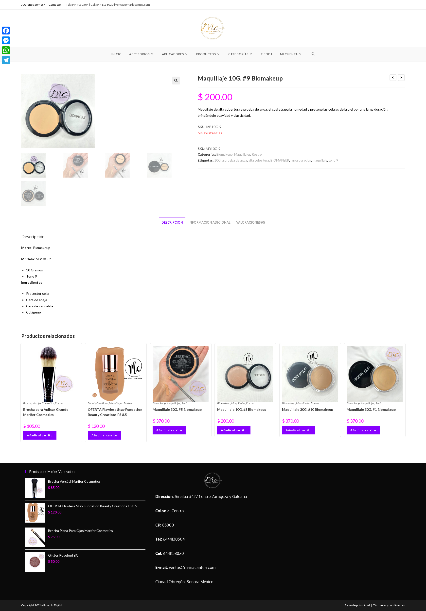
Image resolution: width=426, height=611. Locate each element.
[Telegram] (6, 60)
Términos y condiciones (389, 605)
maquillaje (320, 160)
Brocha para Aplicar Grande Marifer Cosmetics (45, 412)
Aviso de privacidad (357, 605)
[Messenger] (6, 40)
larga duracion (301, 160)
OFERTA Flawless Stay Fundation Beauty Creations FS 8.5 (115, 412)
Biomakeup (224, 154)
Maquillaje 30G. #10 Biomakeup (307, 409)
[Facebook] (6, 30)
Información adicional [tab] (210, 222)
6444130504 (174, 539)
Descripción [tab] (172, 222)
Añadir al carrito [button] (40, 435)
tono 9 (333, 160)
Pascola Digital (52, 605)
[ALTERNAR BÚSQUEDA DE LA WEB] (313, 54)
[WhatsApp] (6, 50)
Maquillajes (242, 154)
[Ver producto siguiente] (401, 77)
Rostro (257, 154)
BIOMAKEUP (279, 160)
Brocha (27, 403)
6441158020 (173, 553)
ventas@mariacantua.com (192, 567)
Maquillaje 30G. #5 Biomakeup (177, 409)
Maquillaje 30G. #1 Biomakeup (371, 409)
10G (217, 160)
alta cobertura (258, 160)
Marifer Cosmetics (43, 403)
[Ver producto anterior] (393, 77)
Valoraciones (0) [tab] (250, 222)
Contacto (55, 4)
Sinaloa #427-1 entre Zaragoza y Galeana (211, 496)
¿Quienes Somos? (33, 4)
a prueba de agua (234, 160)
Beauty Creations (98, 403)
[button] (176, 80)
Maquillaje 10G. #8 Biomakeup (241, 409)
